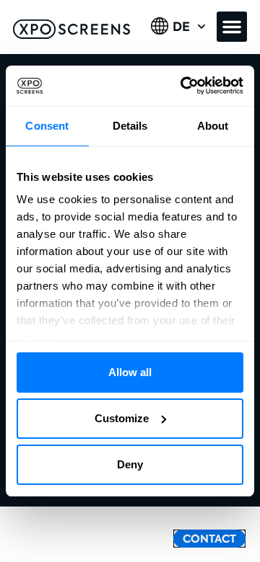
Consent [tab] (47, 126)
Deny (130, 464)
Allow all (130, 372)
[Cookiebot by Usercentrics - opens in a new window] (183, 85)
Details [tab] (130, 126)
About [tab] (213, 126)
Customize (122, 418)
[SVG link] (71, 29)
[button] (232, 27)
